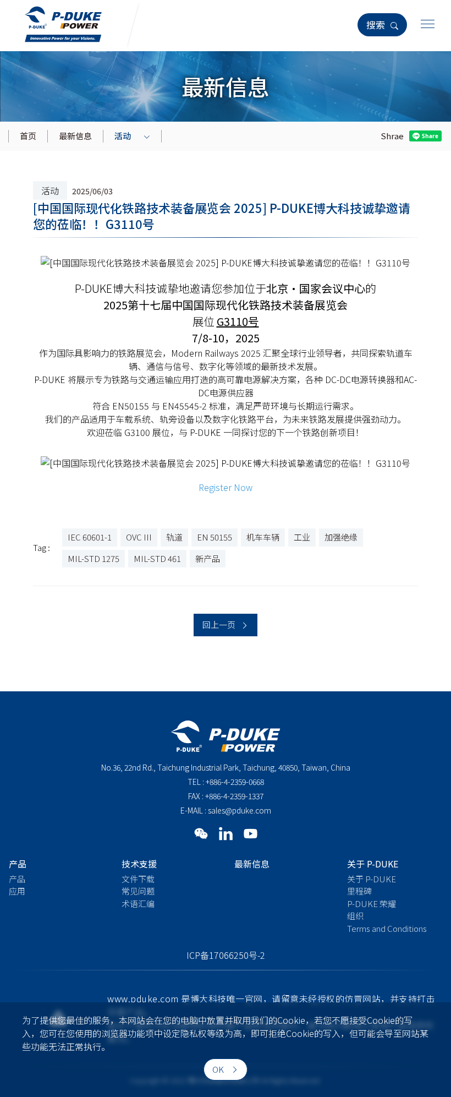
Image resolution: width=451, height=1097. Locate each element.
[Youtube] (250, 833)
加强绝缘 (341, 537)
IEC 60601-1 (90, 537)
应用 (17, 891)
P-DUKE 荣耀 (371, 903)
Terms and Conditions (387, 928)
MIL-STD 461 (157, 558)
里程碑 (359, 891)
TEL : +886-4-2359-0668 (226, 781)
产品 (17, 879)
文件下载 (138, 879)
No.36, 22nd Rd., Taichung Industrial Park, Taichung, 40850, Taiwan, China (225, 767)
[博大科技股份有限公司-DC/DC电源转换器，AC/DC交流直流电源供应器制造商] (63, 22)
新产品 (207, 558)
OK (219, 1069)
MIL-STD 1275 (93, 558)
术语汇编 (138, 903)
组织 (355, 915)
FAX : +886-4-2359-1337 (225, 795)
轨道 (174, 537)
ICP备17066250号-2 (225, 955)
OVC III (139, 537)
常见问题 (138, 891)
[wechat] (201, 833)
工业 (302, 537)
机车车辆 (262, 537)
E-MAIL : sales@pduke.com (225, 810)
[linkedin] (226, 833)
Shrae (392, 135)
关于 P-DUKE (371, 879)
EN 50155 (214, 537)
